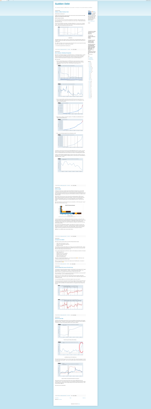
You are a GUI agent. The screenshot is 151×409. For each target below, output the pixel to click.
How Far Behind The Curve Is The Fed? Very (64, 267)
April (89, 77)
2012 (89, 90)
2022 (89, 66)
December (90, 67)
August (90, 72)
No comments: (68, 395)
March (90, 78)
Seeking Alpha (91, 58)
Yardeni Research (91, 59)
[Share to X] (74, 49)
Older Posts (84, 397)
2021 (89, 81)
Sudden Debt (62, 3)
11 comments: (69, 49)
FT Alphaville (90, 57)
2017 (89, 86)
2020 (89, 82)
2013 (89, 88)
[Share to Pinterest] (76, 49)
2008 (89, 95)
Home (70, 397)
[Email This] (73, 49)
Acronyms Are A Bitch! (59, 239)
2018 (89, 85)
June (89, 74)
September (90, 71)
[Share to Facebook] (75, 49)
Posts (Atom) (60, 399)
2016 (89, 87)
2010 (89, 92)
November (90, 68)
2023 (89, 65)
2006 (89, 97)
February (90, 79)
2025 (89, 63)
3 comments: (68, 236)
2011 (89, 91)
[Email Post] (71, 49)
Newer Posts (56, 397)
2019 (89, 83)
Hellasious (94, 11)
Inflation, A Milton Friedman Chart (62, 11)
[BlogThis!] (73, 49)
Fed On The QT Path (59, 318)
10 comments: (68, 185)
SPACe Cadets (58, 188)
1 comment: (68, 263)
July (89, 73)
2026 (89, 62)
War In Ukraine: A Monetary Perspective (63, 52)
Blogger (79, 403)
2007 (89, 96)
